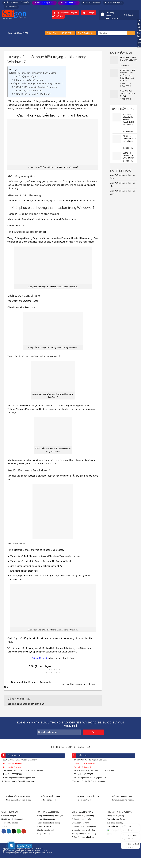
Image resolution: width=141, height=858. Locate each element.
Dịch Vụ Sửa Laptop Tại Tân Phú (122, 184)
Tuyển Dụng (12, 7)
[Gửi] (131, 33)
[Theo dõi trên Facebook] (4, 831)
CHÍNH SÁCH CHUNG (82, 812)
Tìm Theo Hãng (85, 33)
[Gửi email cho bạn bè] (58, 671)
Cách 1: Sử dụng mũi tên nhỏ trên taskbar (36, 87)
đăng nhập (22, 704)
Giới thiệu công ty (8, 816)
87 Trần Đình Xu (68, 3)
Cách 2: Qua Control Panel (29, 90)
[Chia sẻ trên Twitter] (53, 671)
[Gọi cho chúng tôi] (19, 831)
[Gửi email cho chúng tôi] (14, 831)
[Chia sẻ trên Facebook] (48, 671)
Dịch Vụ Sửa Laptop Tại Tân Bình (122, 192)
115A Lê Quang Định (44, 3)
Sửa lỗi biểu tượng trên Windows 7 (33, 94)
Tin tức (4, 826)
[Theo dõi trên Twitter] (9, 831)
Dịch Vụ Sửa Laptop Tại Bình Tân (78, 684)
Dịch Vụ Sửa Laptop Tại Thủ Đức (122, 176)
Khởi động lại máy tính (27, 76)
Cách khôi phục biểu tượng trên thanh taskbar (33, 73)
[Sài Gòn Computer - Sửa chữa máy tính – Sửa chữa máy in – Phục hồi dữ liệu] (18, 14)
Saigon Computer (40, 658)
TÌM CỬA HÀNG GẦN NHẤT (17, 3)
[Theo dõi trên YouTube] (23, 831)
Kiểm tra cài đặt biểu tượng (29, 80)
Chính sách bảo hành (80, 823)
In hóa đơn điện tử (114, 3)
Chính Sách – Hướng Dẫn (59, 33)
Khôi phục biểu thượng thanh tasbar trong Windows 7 (37, 83)
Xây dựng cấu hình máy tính (66, 13)
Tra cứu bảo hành (92, 3)
